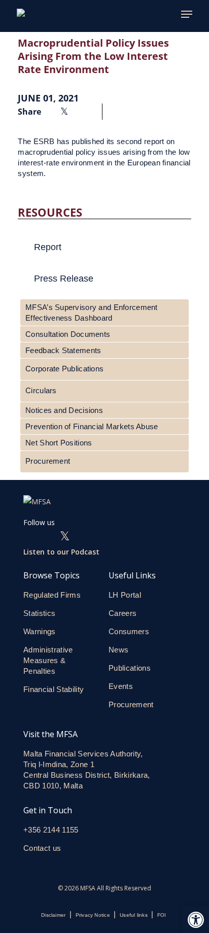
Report (47, 247)
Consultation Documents (67, 334)
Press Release (63, 278)
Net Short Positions (58, 442)
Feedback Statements (63, 350)
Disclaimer (53, 915)
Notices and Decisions (64, 410)
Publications (130, 668)
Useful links (134, 915)
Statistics (39, 613)
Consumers (129, 631)
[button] (196, 920)
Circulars (41, 390)
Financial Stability (53, 689)
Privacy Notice (93, 915)
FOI (161, 915)
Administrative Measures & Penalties (48, 660)
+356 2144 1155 (51, 829)
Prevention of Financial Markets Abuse (91, 426)
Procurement (47, 461)
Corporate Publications (64, 368)
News (118, 649)
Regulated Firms (52, 595)
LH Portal (125, 595)
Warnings (39, 631)
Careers (122, 613)
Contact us (43, 848)
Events (121, 686)
